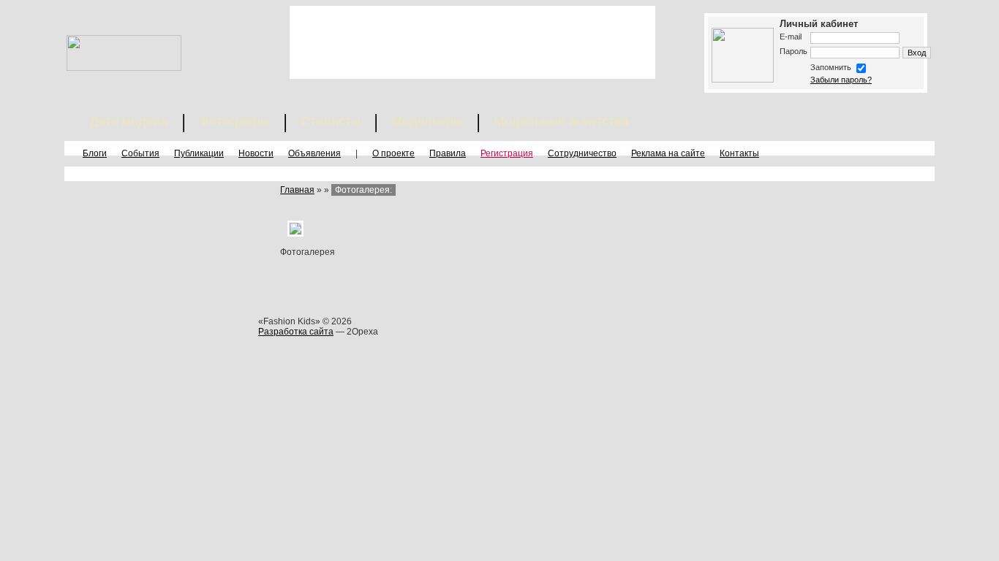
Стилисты (331, 121)
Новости (256, 153)
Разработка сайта (295, 332)
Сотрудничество (582, 153)
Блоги (95, 153)
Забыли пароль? (841, 79)
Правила (447, 153)
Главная (297, 190)
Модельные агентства (561, 121)
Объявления (314, 153)
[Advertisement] (472, 42)
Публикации (199, 153)
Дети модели (129, 121)
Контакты (739, 153)
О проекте (393, 153)
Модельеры (427, 121)
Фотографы (234, 121)
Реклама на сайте (668, 153)
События (140, 153)
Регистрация (506, 153)
